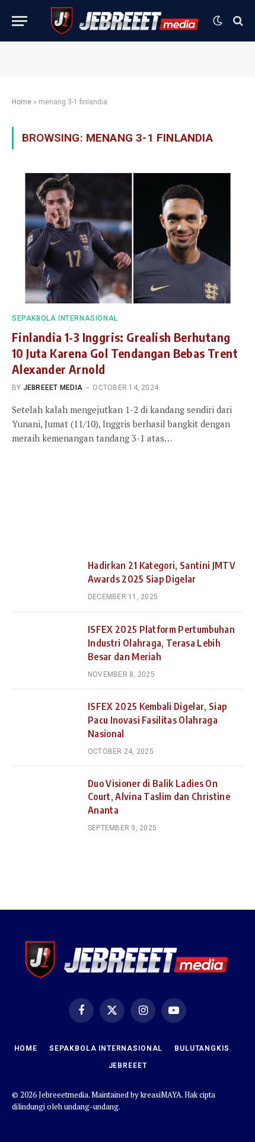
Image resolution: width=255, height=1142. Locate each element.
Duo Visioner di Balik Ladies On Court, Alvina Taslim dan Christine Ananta (159, 797)
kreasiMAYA (161, 1094)
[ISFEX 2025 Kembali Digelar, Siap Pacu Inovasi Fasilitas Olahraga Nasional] (44, 721)
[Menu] (19, 21)
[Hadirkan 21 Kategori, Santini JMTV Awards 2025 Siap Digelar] (44, 580)
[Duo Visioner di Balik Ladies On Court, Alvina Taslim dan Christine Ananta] (44, 798)
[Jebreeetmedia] (125, 20)
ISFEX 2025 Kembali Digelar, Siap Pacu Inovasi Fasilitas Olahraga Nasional (157, 720)
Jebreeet (128, 1065)
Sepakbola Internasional (105, 1048)
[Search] (237, 21)
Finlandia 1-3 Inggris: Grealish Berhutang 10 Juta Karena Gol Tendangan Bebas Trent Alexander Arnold (125, 353)
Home (21, 102)
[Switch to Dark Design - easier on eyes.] (217, 20)
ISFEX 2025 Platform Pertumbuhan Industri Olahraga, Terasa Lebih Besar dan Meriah (161, 643)
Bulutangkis (201, 1048)
